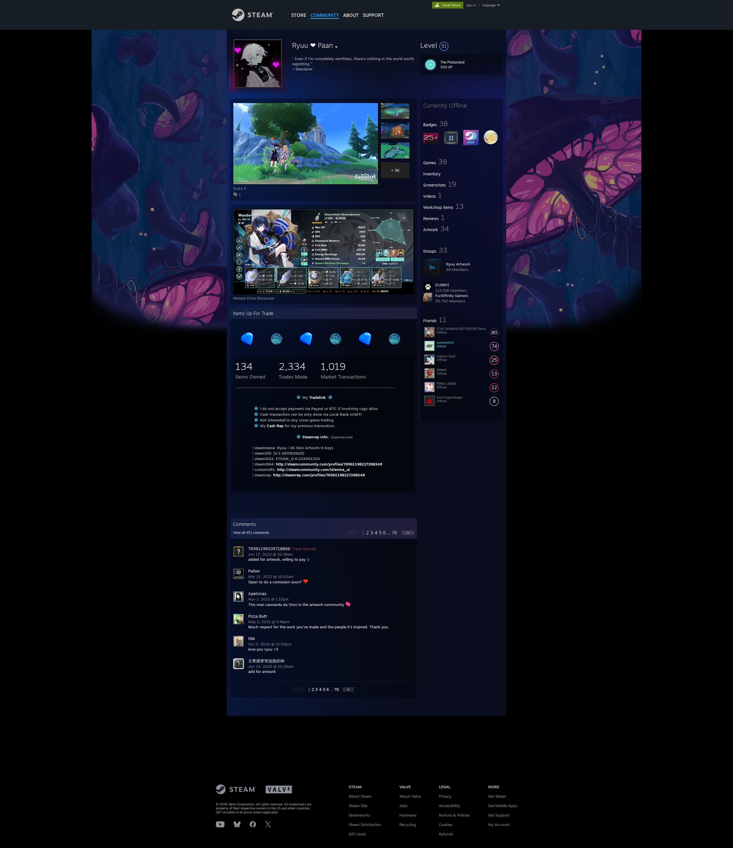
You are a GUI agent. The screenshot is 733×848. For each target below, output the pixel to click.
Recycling (407, 824)
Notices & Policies (454, 815)
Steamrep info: (315, 437)
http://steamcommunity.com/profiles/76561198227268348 (329, 464)
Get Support (498, 815)
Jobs (403, 805)
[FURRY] (442, 285)
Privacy (445, 796)
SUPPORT (373, 15)
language (489, 5)
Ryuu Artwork (458, 264)
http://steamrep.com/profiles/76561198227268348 (319, 475)
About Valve (410, 796)
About (351, 15)
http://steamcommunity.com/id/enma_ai (313, 469)
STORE (298, 15)
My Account (499, 824)
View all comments (251, 533)
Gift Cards (357, 834)
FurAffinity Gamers (451, 295)
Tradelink (317, 397)
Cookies (445, 824)
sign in (471, 5)
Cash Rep (275, 425)
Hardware (407, 815)
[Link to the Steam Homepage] (252, 19)
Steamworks (359, 815)
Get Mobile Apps (502, 805)
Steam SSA (358, 805)
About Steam (360, 796)
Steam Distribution (365, 824)
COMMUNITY (324, 15)
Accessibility (449, 805)
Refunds (446, 834)
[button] (461, 45)
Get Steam (497, 796)
